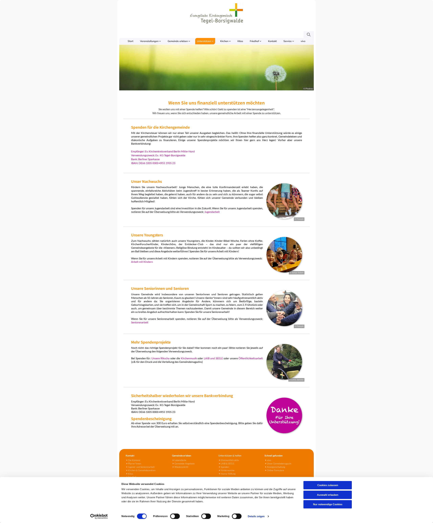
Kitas (240, 41)
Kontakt (272, 41)
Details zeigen (256, 516)
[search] (309, 34)
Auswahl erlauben (327, 494)
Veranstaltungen (149, 41)
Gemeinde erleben (178, 41)
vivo (303, 41)
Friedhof (255, 41)
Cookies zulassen (327, 485)
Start (130, 41)
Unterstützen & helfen (229, 455)
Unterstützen (204, 41)
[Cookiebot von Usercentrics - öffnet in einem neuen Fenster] (99, 516)
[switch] (175, 516)
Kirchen (224, 41)
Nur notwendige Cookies (327, 504)
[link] (150, 41)
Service (287, 41)
